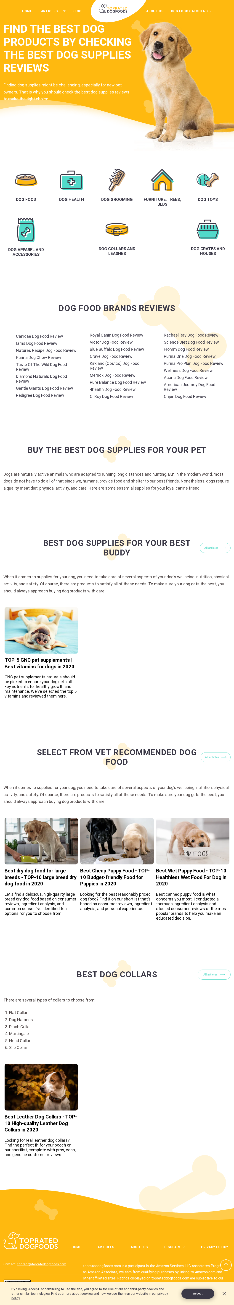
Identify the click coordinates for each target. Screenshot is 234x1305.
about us (155, 11)
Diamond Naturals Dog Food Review (41, 379)
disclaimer (174, 1247)
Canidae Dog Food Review (39, 336)
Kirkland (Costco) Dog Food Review (114, 366)
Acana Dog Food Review (186, 377)
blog (77, 11)
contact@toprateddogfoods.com (41, 1264)
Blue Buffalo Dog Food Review (117, 349)
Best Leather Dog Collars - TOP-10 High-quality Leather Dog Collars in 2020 (41, 1123)
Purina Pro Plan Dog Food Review (193, 363)
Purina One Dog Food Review (190, 356)
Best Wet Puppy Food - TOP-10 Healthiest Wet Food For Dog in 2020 (191, 877)
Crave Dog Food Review (111, 356)
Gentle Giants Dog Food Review (44, 388)
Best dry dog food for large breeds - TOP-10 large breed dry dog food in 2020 (41, 877)
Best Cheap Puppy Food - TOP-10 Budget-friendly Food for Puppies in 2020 (115, 877)
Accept (198, 1293)
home (27, 11)
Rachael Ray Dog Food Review (191, 335)
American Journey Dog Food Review (189, 387)
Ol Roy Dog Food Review (111, 396)
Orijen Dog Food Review (185, 396)
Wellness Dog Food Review (188, 370)
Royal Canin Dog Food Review (116, 335)
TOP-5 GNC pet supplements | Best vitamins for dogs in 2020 (39, 663)
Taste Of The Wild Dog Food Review (41, 367)
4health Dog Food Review (113, 389)
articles (49, 11)
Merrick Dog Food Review (113, 375)
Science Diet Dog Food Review (191, 342)
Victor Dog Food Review (111, 342)
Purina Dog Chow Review (38, 357)
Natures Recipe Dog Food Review (46, 350)
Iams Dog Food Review (36, 343)
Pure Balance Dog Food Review (118, 382)
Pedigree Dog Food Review (40, 395)
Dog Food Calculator (191, 11)
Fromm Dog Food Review (186, 349)
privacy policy (214, 1247)
